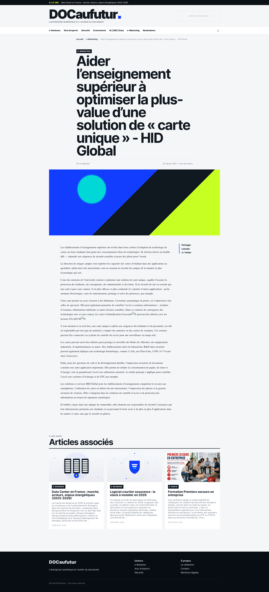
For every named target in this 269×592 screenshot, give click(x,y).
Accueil (79, 39)
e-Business (54, 30)
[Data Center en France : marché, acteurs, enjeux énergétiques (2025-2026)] (76, 467)
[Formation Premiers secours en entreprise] (192, 467)
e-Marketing (133, 30)
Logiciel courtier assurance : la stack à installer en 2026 (132, 493)
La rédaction (187, 564)
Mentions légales (190, 572)
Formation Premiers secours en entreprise (191, 493)
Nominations (149, 30)
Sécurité (85, 30)
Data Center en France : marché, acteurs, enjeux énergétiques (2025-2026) (94, 2)
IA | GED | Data (116, 30)
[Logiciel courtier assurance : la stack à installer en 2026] (134, 467)
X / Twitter (186, 252)
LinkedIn (186, 249)
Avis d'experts (71, 30)
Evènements (99, 30)
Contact (185, 568)
